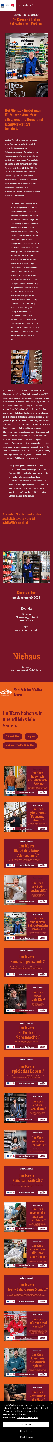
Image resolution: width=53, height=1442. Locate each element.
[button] (45, 6)
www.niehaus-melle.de (26, 630)
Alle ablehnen (26, 1431)
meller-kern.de (26, 5)
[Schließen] (48, 1404)
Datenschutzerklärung (27, 1417)
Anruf (26, 626)
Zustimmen (26, 1424)
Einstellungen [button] (26, 1437)
